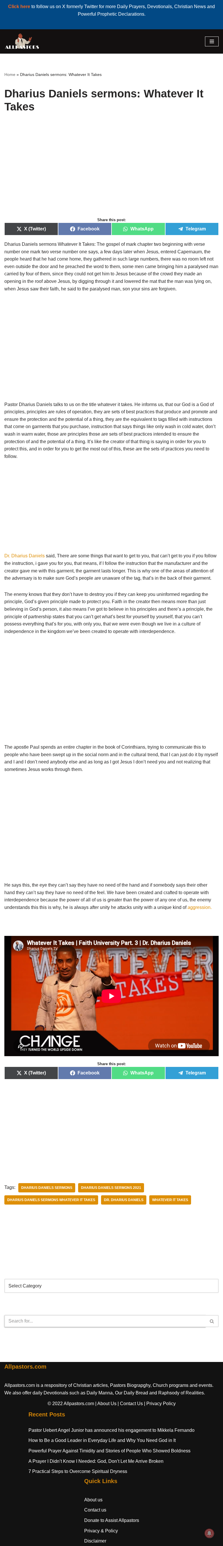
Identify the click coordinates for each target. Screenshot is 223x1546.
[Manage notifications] (209, 1533)
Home (9, 74)
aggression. (200, 907)
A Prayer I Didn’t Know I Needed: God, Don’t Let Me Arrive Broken (95, 1461)
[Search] (212, 1321)
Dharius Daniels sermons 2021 (111, 1188)
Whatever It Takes (170, 1200)
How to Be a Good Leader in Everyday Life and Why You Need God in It (102, 1440)
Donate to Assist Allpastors (111, 1520)
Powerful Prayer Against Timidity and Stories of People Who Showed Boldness (109, 1450)
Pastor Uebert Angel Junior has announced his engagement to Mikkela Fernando (111, 1430)
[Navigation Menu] (212, 41)
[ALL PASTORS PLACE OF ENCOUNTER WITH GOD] (21, 41)
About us (93, 1499)
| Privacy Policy (160, 1403)
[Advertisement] (111, 171)
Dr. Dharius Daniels (24, 555)
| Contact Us (130, 1403)
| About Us (105, 1403)
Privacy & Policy (101, 1530)
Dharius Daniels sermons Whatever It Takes (51, 1200)
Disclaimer (95, 1540)
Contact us (95, 1509)
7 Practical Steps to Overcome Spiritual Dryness (77, 1471)
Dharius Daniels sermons (46, 1188)
